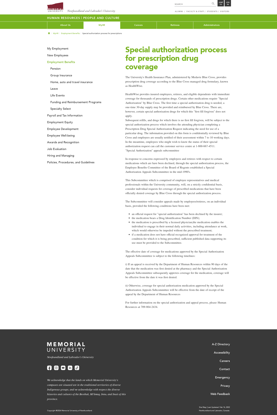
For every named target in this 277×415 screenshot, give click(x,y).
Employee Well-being (61, 135)
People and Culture (101, 18)
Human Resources (64, 18)
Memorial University (81, 7)
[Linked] (70, 368)
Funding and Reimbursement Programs (75, 102)
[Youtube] (63, 368)
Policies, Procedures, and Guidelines (70, 162)
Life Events (57, 95)
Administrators (212, 25)
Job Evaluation (56, 149)
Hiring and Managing (60, 155)
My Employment (57, 48)
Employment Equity (60, 122)
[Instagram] (56, 368)
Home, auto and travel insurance (71, 82)
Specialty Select (60, 109)
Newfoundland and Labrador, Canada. (214, 411)
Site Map (202, 407)
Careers (138, 25)
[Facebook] (49, 368)
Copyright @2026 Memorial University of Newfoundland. (69, 411)
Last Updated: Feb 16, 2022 (219, 407)
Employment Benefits (70, 33)
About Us (65, 25)
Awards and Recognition (63, 142)
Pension (55, 68)
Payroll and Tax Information (65, 115)
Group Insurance (61, 75)
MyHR (102, 25)
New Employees (57, 55)
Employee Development (63, 129)
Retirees (175, 25)
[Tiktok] (77, 368)
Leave (54, 88)
